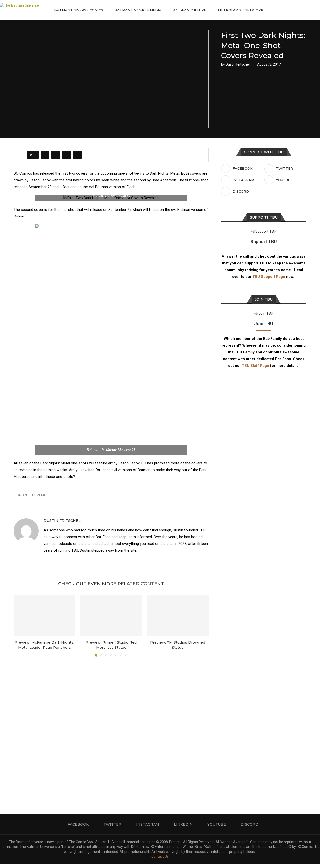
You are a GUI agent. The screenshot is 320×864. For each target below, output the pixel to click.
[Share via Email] (77, 155)
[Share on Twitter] (56, 155)
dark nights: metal (31, 495)
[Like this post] (34, 155)
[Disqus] (111, 728)
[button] (20, 625)
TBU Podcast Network (241, 10)
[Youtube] (304, 10)
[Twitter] (289, 10)
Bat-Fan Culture (189, 10)
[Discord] (309, 10)
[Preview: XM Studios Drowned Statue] (178, 615)
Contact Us (160, 856)
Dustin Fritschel (238, 64)
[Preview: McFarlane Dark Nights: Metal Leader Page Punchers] (45, 615)
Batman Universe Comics (78, 10)
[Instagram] (294, 10)
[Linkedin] (299, 10)
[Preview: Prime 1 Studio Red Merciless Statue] (111, 615)
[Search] (317, 10)
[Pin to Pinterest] (66, 155)
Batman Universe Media (138, 10)
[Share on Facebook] (45, 155)
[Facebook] (283, 10)
